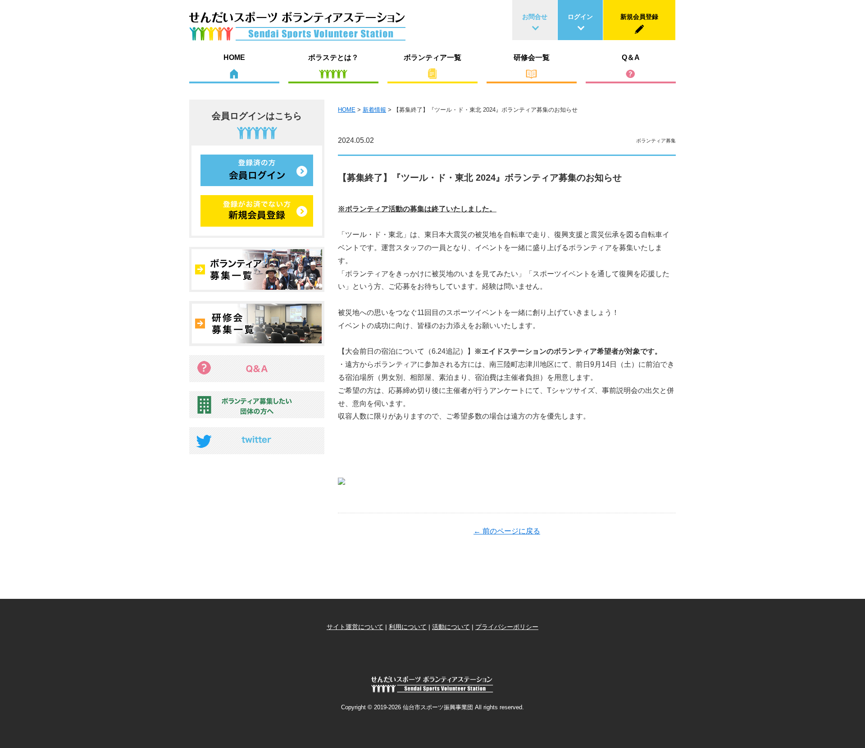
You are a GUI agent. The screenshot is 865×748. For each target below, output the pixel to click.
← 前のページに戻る (506, 531)
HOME (234, 57)
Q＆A (631, 57)
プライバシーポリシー (506, 626)
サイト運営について (355, 626)
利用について (408, 626)
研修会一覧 (532, 57)
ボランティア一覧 (432, 57)
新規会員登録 (639, 16)
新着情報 (374, 109)
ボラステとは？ (333, 57)
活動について (451, 626)
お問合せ (534, 16)
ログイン (580, 16)
